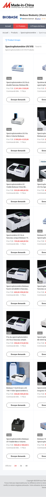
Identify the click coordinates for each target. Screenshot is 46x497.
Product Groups (13, 40)
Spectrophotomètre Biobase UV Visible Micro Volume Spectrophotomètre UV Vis (17, 441)
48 (26, 465)
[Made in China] (19, 5)
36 (21, 465)
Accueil (8, 26)
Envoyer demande (18, 100)
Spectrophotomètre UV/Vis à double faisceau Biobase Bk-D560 (17, 85)
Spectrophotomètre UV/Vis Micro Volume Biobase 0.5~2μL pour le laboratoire (17, 136)
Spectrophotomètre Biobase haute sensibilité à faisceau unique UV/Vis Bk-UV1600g (17, 289)
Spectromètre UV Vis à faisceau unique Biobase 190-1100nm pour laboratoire (18, 238)
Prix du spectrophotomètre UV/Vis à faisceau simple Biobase (17, 340)
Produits (22, 26)
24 (15, 466)
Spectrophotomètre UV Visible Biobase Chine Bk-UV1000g (16, 187)
